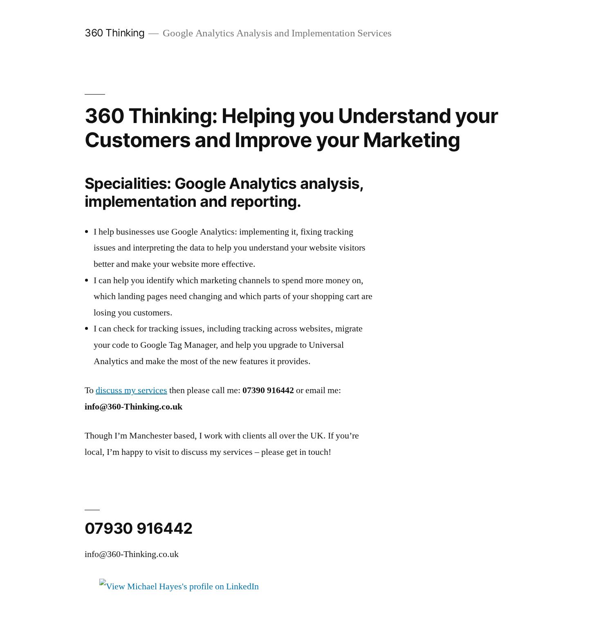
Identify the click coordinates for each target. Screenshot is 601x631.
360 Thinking (114, 33)
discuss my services (131, 390)
